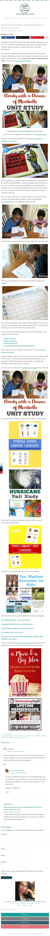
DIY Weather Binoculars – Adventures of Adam (15, 620)
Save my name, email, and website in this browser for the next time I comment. (22, 872)
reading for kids (8, 737)
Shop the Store (25, 926)
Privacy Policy (30, 903)
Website (3, 862)
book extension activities (12, 735)
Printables (25, 918)
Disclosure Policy (41, 134)
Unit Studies (9, 734)
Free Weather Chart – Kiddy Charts (12, 632)
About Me (12, 903)
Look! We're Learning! (25, 9)
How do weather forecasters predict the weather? (19, 345)
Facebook (19, 905)
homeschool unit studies (23, 61)
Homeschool (25, 914)
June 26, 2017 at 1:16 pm (18, 772)
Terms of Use (23, 903)
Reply (5, 764)
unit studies (14, 737)
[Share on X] (1, 469)
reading (2, 737)
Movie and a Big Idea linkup (24, 643)
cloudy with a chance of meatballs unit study (27, 735)
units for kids (24, 737)
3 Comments (19, 30)
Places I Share (37, 903)
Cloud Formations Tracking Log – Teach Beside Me (17, 628)
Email (3, 855)
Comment (4, 834)
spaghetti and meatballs (29, 367)
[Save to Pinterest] (1, 472)
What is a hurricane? (10, 341)
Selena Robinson (15, 770)
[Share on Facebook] (1, 467)
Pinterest (25, 905)
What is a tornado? (10, 338)
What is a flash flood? (10, 343)
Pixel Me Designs (38, 933)
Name (3, 849)
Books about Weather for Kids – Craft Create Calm (17, 624)
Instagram (30, 905)
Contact (16, 903)
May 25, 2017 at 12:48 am (15, 751)
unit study (19, 737)
